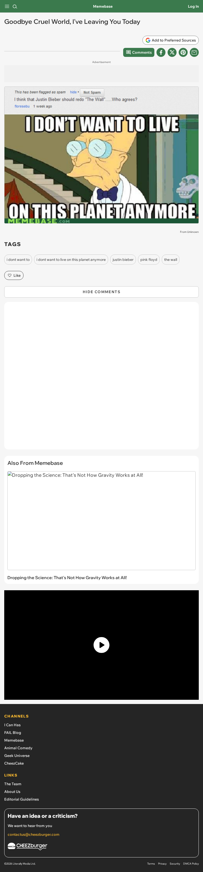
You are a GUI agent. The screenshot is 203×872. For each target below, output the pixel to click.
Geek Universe (17, 755)
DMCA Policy (191, 863)
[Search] (14, 6)
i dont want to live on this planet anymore (71, 259)
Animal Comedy (18, 748)
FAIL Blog (12, 732)
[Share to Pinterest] (183, 52)
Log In (193, 6)
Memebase (103, 6)
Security (175, 863)
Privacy (162, 863)
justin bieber (123, 259)
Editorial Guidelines (21, 799)
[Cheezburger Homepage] (101, 847)
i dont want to (18, 259)
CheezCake (14, 763)
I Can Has (12, 725)
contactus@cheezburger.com (33, 834)
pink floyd (148, 259)
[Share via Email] (194, 52)
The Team (12, 784)
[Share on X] (172, 52)
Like (17, 275)
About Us (12, 791)
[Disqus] (101, 378)
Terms (151, 863)
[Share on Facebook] (160, 52)
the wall (170, 259)
